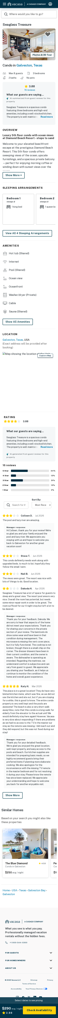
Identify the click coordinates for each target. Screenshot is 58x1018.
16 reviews (29, 90)
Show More (12, 795)
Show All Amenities (17, 321)
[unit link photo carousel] (25, 843)
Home (6, 890)
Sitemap (33, 980)
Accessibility (16, 989)
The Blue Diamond (16, 863)
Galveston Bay (37, 890)
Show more (12, 175)
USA (14, 890)
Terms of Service (29, 984)
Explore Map (45, 355)
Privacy (50, 980)
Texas (37, 65)
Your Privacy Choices (34, 989)
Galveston (24, 65)
